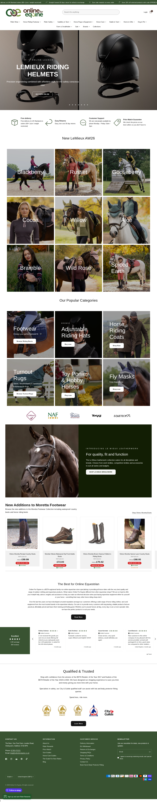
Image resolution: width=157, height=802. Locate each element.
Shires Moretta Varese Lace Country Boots (135, 554)
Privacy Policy (85, 759)
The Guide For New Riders (52, 759)
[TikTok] (28, 759)
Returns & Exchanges (87, 749)
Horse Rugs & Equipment (83, 22)
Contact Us (84, 762)
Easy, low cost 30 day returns (65, 123)
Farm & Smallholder (63, 26)
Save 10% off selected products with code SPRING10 (92, 2)
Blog (44, 762)
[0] (150, 12)
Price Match (47, 749)
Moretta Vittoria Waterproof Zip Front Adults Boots (60, 555)
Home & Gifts (128, 22)
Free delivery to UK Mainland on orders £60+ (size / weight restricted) (32, 123)
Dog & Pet (141, 22)
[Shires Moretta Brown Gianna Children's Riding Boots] (97, 534)
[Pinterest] (23, 759)
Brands (85, 26)
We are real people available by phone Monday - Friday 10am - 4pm (100, 123)
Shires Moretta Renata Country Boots (22, 554)
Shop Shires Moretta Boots (142, 513)
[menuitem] (15, 22)
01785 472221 (16, 750)
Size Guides (47, 752)
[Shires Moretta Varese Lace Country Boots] (134, 534)
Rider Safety (48, 22)
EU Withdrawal (85, 746)
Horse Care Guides (49, 756)
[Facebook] (7, 759)
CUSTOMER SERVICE (89, 739)
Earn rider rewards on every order (56, 2)
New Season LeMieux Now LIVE (128, 2)
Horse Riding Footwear (31, 22)
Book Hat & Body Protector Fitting (92, 765)
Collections (97, 26)
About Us (46, 743)
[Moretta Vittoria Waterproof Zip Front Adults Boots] (60, 534)
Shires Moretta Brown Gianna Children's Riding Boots (97, 555)
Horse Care (100, 22)
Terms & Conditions (87, 756)
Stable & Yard (114, 22)
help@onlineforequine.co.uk (19, 753)
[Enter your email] (149, 751)
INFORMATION (49, 739)
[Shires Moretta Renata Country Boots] (22, 534)
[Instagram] (12, 759)
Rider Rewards (48, 746)
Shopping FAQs (85, 752)
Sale (76, 26)
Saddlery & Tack (63, 22)
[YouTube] (18, 759)
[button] (42, 94)
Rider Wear (14, 22)
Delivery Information (87, 743)
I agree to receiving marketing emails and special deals (135, 757)
